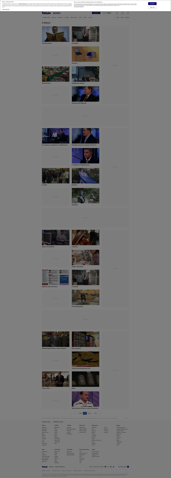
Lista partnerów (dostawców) (79, 6)
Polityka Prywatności (5, 9)
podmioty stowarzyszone (23, 3)
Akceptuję (152, 3)
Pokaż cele (152, 7)
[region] (85, 5)
